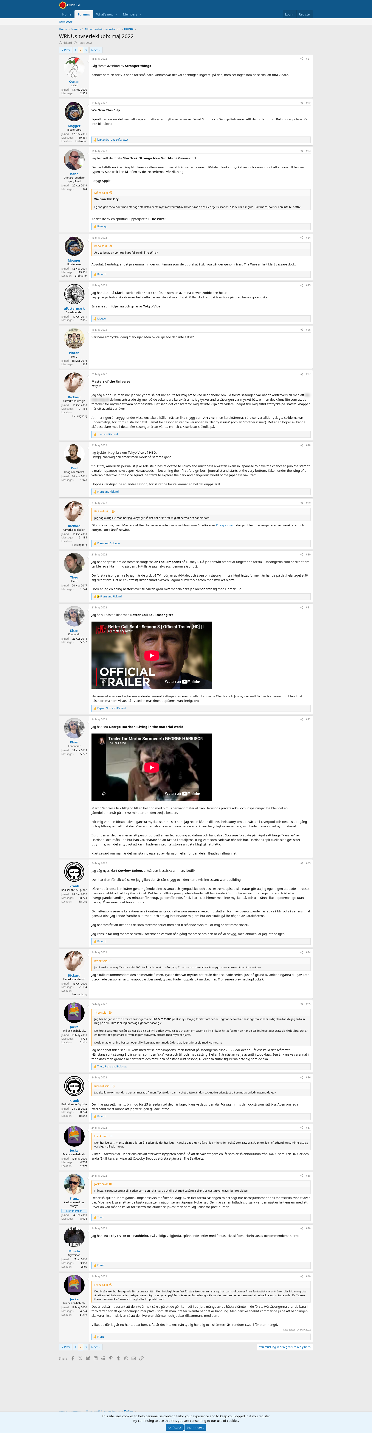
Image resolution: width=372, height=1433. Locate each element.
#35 (308, 1004)
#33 (308, 863)
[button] (117, 14)
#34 (308, 952)
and (112, 139)
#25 (308, 285)
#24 (308, 237)
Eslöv (84, 1267)
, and (112, 1066)
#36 (308, 1077)
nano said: (100, 246)
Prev (67, 50)
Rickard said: (102, 511)
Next (94, 50)
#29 (308, 503)
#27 (308, 374)
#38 (308, 1175)
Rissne (83, 901)
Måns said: (101, 193)
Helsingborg (79, 416)
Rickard (67, 43)
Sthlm (83, 1042)
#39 (308, 1228)
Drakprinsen (225, 525)
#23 (308, 151)
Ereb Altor (81, 141)
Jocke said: (101, 1184)
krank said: (101, 961)
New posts (66, 21)
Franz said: (101, 1285)
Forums (84, 14)
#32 (308, 719)
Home (66, 14)
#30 (308, 554)
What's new (104, 14)
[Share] (301, 58)
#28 (308, 445)
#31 (308, 607)
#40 (308, 1276)
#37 (308, 1127)
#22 (308, 103)
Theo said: (100, 1012)
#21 (308, 58)
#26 (308, 330)
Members (130, 14)
